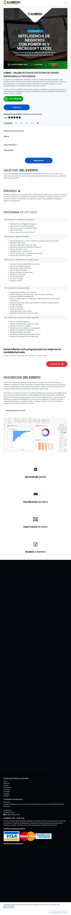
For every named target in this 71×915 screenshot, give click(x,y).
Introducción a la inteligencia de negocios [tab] (20, 219)
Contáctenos (8, 810)
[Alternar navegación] (65, 2)
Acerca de (20, 818)
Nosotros (7, 783)
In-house (7, 789)
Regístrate (16, 107)
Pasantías (7, 791)
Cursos (6, 785)
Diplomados (7, 787)
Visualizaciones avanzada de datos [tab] (18, 288)
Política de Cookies (9, 906)
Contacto (7, 794)
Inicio (5, 781)
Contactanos (55, 364)
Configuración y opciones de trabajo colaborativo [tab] (23, 317)
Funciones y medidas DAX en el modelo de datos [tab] (23, 260)
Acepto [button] (64, 912)
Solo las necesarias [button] (55, 912)
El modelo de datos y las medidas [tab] (18, 236)
